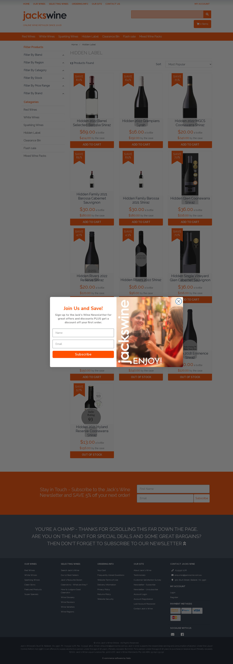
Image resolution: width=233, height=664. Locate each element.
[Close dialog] (179, 301)
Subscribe (83, 354)
